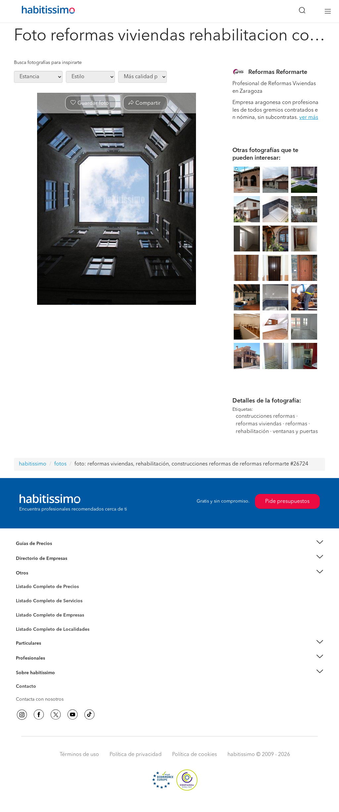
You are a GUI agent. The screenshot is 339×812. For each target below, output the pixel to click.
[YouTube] (72, 715)
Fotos (21, 594)
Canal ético (28, 687)
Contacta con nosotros (40, 699)
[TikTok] (89, 715)
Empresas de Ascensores (42, 566)
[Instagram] (22, 715)
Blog (21, 581)
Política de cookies (194, 754)
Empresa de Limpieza (38, 573)
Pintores (24, 606)
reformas (296, 424)
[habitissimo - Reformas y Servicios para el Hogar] (46, 11)
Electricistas (28, 613)
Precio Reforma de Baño (41, 551)
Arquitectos (28, 626)
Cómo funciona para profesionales (52, 666)
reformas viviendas (258, 424)
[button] (169, 544)
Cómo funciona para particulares (50, 651)
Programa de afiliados (39, 694)
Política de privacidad (136, 754)
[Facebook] (39, 715)
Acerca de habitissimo (39, 680)
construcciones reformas (265, 416)
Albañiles (26, 619)
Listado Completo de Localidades (52, 629)
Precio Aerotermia (35, 558)
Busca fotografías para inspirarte (48, 62)
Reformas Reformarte (277, 72)
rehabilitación (252, 431)
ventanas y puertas (295, 431)
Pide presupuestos (287, 501)
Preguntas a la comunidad (43, 587)
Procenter (26, 601)
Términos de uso (79, 754)
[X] (56, 715)
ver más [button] (308, 117)
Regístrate (26, 658)
